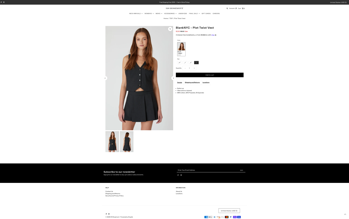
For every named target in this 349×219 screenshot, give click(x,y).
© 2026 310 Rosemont (112, 217)
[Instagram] (3, 2)
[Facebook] (1, 2)
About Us (179, 191)
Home (166, 18)
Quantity (178, 68)
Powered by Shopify (126, 217)
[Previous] (105, 78)
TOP (171, 18)
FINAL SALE (193, 13)
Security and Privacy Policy (114, 196)
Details (179, 82)
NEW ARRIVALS (135, 13)
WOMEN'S (148, 13)
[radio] (181, 49)
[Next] (173, 78)
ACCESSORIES (169, 13)
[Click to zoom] (170, 29)
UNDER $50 (182, 13)
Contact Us (109, 191)
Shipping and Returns (192, 82)
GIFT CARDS (206, 13)
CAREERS (216, 13)
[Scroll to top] (345, 214)
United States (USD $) (338, 2)
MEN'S (158, 13)
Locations (206, 82)
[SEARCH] (227, 8)
